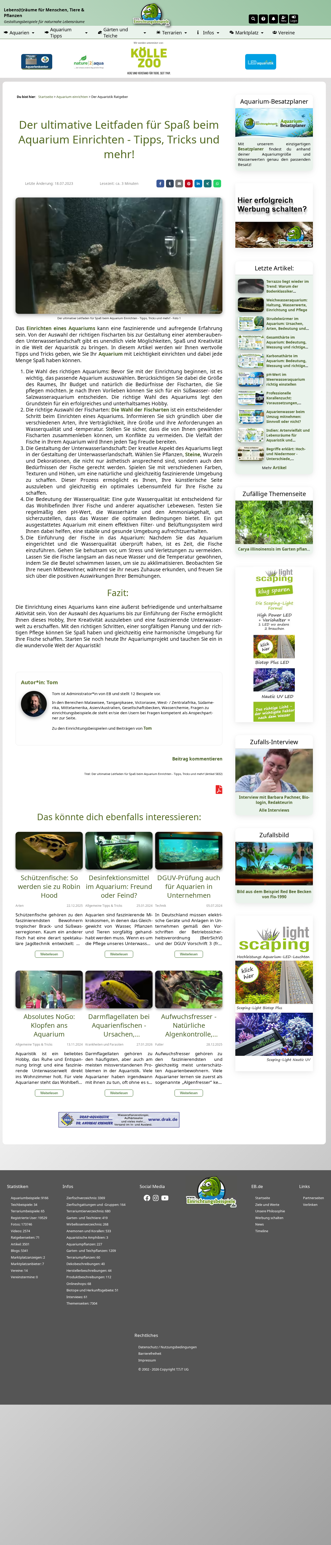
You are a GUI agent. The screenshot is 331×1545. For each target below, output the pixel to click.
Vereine (286, 32)
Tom (148, 728)
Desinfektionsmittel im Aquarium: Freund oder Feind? (119, 886)
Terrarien (172, 32)
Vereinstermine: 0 (24, 1277)
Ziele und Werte (267, 1204)
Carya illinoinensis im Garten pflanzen (276, 549)
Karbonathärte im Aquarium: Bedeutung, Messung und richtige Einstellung (286, 363)
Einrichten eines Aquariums (60, 328)
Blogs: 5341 (19, 1250)
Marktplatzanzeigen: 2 (28, 1257)
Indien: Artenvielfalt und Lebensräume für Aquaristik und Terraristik (288, 437)
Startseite (45, 97)
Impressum (147, 1360)
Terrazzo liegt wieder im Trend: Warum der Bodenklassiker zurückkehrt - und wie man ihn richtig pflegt (287, 291)
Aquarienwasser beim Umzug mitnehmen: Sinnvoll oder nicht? (285, 416)
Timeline (261, 1231)
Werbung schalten (269, 1217)
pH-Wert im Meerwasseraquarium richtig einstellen (285, 379)
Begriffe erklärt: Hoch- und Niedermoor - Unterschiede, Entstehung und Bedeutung (285, 458)
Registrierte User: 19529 (29, 1217)
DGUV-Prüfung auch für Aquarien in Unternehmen (188, 886)
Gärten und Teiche (115, 32)
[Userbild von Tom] (35, 715)
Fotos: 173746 (21, 1224)
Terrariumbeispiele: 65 (27, 1211)
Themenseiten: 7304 (81, 1303)
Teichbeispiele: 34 (24, 1204)
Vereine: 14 (19, 1270)
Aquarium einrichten (72, 97)
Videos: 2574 (20, 1231)
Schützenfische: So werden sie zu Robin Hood (49, 886)
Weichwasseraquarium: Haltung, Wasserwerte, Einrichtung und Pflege (286, 305)
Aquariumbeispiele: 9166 (29, 1198)
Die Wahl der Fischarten (140, 409)
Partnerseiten (313, 1198)
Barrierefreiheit (149, 1353)
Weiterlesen (49, 954)
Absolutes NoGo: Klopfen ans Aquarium (49, 1025)
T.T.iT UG (182, 1369)
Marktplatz (246, 32)
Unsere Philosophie (270, 1211)
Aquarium (111, 354)
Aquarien (19, 32)
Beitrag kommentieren (197, 759)
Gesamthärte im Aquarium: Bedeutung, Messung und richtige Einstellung (286, 344)
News (259, 1224)
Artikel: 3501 (20, 1244)
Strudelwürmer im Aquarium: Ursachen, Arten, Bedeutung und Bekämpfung (286, 326)
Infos (208, 32)
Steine (192, 454)
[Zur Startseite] (211, 1207)
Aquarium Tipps (61, 32)
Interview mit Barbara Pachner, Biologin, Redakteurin (274, 800)
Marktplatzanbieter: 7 (27, 1263)
